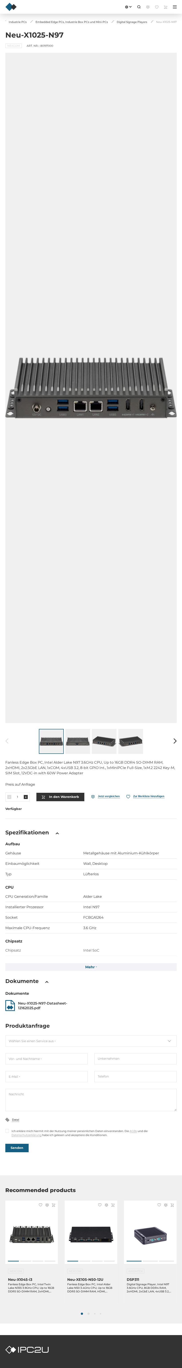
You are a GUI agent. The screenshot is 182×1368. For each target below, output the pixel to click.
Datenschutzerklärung (27, 1135)
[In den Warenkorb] (53, 1205)
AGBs (133, 1131)
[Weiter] (175, 741)
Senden (17, 1148)
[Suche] (138, 7)
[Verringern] (9, 797)
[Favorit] (40, 1205)
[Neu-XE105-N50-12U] (91, 1234)
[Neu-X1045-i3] (31, 1234)
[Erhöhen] (26, 797)
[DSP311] (150, 1234)
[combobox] (91, 1041)
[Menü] (175, 6)
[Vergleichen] (46, 1205)
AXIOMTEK (135, 1271)
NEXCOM (13, 45)
